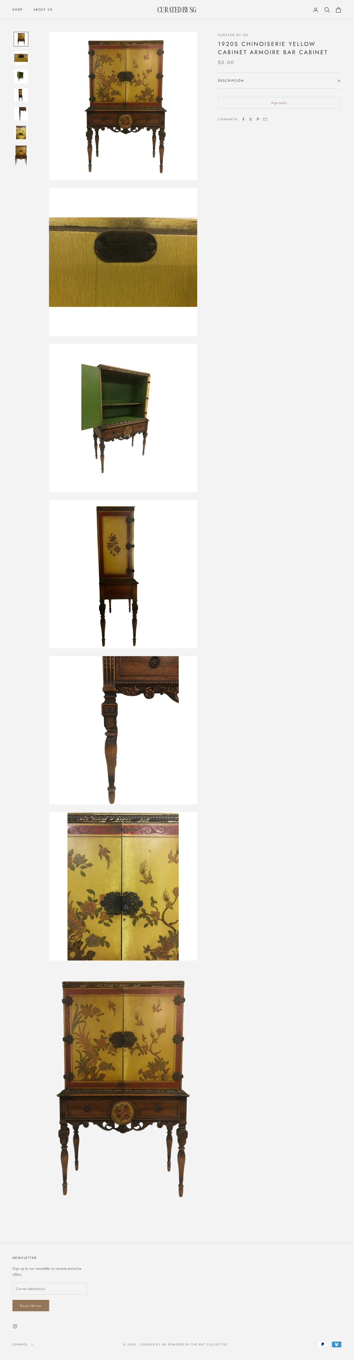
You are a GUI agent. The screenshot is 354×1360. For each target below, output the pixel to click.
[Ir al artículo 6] (21, 132)
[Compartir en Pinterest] (258, 119)
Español (20, 1344)
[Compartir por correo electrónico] (265, 119)
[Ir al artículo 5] (21, 114)
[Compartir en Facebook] (243, 119)
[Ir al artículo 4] (21, 95)
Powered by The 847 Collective (198, 1344)
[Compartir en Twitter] (251, 119)
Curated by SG (233, 35)
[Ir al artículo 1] (21, 39)
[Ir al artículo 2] (21, 58)
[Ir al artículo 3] (21, 76)
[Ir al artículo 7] (21, 155)
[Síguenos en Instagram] (15, 1326)
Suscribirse (31, 1305)
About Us (43, 9)
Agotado (279, 102)
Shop (17, 9)
